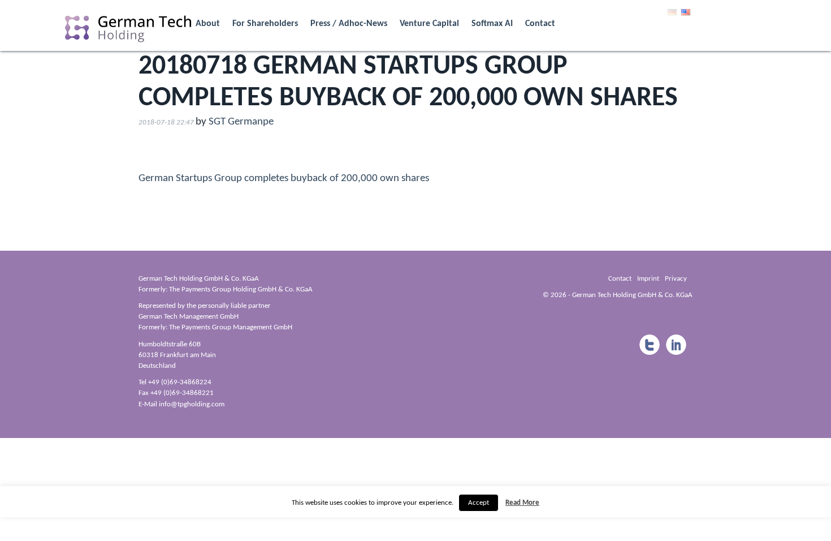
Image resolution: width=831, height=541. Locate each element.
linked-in (676, 345)
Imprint (648, 278)
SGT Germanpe (241, 122)
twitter (649, 345)
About (208, 23)
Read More (522, 502)
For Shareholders (265, 23)
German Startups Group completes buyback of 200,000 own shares (283, 178)
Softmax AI (492, 23)
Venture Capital (429, 23)
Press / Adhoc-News (348, 23)
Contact (540, 23)
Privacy (676, 278)
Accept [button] (478, 502)
